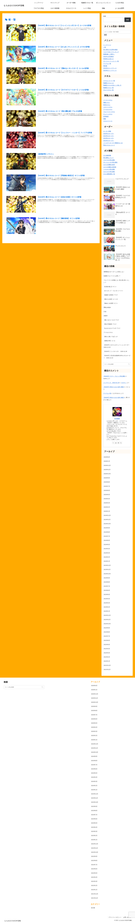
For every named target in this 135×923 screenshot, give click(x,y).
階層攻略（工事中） (109, 54)
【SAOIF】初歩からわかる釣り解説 (113, 387)
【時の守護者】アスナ (110, 324)
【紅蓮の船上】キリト (110, 286)
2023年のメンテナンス (110, 70)
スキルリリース (107, 121)
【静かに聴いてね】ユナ (111, 336)
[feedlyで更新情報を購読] (118, 443)
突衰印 (106, 315)
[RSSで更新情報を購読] (121, 443)
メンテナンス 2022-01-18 (111, 382)
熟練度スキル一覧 (108, 87)
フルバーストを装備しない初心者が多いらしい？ (116, 281)
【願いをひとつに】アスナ (111, 320)
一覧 (104, 47)
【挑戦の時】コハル (109, 340)
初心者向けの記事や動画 (110, 49)
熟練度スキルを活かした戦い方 (112, 85)
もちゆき (117, 418)
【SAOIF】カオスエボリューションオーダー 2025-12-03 (117, 346)
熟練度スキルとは (108, 83)
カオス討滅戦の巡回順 (109, 167)
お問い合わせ (127, 917)
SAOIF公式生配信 (108, 56)
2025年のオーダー (108, 133)
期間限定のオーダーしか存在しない (114, 271)
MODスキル (106, 105)
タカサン (123, 382)
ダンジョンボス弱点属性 (110, 162)
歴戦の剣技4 (107, 307)
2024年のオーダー (108, 136)
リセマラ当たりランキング (111, 52)
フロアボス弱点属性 (109, 160)
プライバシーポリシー (114, 917)
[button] (129, 364)
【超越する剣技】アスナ (111, 295)
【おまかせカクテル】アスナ (112, 328)
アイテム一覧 (107, 63)
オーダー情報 (107, 131)
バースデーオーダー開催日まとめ (113, 143)
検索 (104, 16)
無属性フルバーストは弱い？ (112, 276)
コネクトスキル (107, 107)
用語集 (105, 66)
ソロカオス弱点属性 (109, 169)
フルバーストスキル (109, 111)
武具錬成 (105, 116)
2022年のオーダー (108, 140)
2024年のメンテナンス (110, 68)
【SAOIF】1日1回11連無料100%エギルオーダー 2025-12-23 (117, 357)
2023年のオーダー (108, 138)
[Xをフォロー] (113, 443)
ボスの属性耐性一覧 (109, 174)
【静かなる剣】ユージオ (111, 299)
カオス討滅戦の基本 (109, 164)
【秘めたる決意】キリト (111, 303)
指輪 (104, 118)
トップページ (107, 45)
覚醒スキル (106, 102)
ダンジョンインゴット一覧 (111, 61)
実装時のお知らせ (108, 59)
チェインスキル (107, 114)
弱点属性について (108, 157)
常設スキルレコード (109, 145)
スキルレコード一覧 (109, 80)
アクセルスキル (107, 109)
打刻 (105, 311)
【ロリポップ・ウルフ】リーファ (113, 290)
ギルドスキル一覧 (108, 90)
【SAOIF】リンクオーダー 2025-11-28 (115, 351)
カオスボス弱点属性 (109, 171)
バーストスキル (107, 100)
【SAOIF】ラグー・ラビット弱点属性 (114, 376)
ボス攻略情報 (107, 155)
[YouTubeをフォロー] (116, 443)
